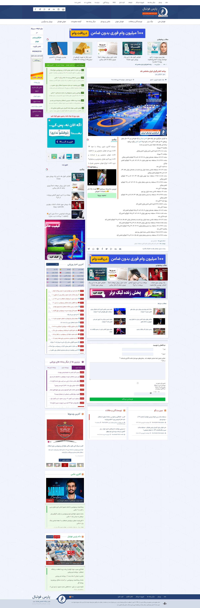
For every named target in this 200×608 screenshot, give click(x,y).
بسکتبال (56, 279)
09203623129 (36, 51)
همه (57, 264)
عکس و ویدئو (105, 21)
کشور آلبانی (138, 142)
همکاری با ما (87, 2)
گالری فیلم (68, 285)
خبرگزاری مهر (154, 241)
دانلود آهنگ (36, 96)
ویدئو (160, 2)
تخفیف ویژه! (102, 195)
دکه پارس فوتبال (74, 536)
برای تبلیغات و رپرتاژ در (37, 30)
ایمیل (163, 354)
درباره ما (97, 2)
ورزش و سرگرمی (46, 21)
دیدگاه (163, 361)
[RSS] (166, 410)
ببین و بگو (158, 410)
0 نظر (151, 80)
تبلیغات (130, 2)
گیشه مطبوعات (76, 21)
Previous (49, 429)
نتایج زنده (65, 165)
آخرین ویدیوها (74, 414)
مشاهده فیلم (66, 460)
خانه (166, 2)
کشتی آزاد (156, 244)
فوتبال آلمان (80, 279)
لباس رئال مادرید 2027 (37, 89)
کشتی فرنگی (143, 138)
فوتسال (68, 269)
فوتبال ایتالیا (55, 276)
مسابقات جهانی (137, 244)
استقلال (81, 273)
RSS (114, 2)
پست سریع (37, 101)
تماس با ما (78, 2)
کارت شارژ (122, 2)
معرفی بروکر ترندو (37, 106)
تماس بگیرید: (37, 46)
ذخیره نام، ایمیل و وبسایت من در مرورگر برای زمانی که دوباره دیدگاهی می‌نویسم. (159, 386)
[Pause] (89, 183)
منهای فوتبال (61, 21)
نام (164, 349)
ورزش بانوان (55, 282)
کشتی (69, 282)
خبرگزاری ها (157, 64)
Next (81, 429)
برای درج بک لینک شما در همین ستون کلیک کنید (65, 116)
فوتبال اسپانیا (80, 276)
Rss (72, 596)
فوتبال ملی (161, 21)
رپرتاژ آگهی (106, 2)
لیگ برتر (150, 21)
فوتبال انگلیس (67, 276)
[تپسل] (70, 30)
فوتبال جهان (119, 21)
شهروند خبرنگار (140, 2)
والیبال (81, 282)
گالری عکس (80, 285)
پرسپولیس (68, 273)
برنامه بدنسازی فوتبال (36, 113)
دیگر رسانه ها (151, 2)
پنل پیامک (37, 82)
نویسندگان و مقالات (135, 21)
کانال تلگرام (129, 597)
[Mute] (92, 183)
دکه (57, 285)
